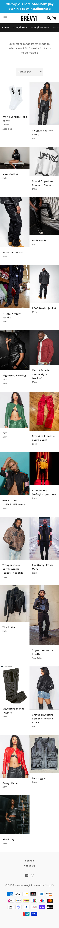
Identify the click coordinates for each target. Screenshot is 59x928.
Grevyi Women (40, 27)
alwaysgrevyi (22, 885)
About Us (29, 865)
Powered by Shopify (42, 885)
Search (29, 860)
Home (5, 27)
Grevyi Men (20, 27)
